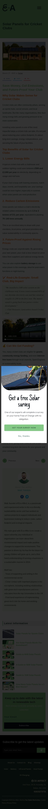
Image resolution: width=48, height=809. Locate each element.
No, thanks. (24, 436)
